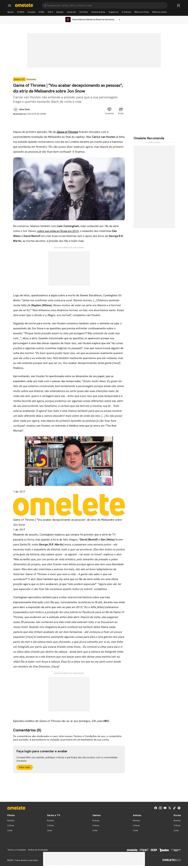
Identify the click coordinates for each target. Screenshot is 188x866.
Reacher (60, 12)
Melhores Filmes (141, 12)
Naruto (11, 12)
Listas (9, 830)
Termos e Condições (16, 850)
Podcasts (32, 12)
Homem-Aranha (98, 12)
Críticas (10, 825)
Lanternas (71, 12)
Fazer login (24, 767)
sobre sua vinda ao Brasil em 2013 (57, 231)
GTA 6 (50, 12)
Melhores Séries (159, 12)
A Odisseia (126, 12)
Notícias (10, 820)
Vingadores (113, 12)
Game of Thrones (67, 132)
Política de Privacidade (38, 850)
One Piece (83, 12)
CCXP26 (20, 12)
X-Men (41, 12)
